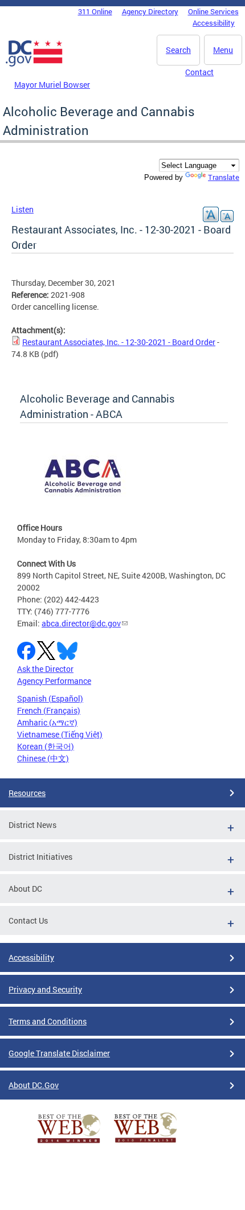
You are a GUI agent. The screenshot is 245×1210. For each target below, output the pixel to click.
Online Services (213, 11)
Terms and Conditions (48, 1021)
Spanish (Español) (50, 698)
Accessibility (214, 23)
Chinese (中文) (43, 758)
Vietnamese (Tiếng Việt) (60, 734)
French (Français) (48, 710)
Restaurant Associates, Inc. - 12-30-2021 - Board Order (118, 342)
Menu (223, 49)
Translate (223, 177)
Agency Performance (54, 680)
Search (178, 49)
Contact (199, 72)
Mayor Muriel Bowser (52, 84)
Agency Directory (150, 11)
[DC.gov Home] (34, 64)
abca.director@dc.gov (81, 623)
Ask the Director (45, 668)
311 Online (95, 11)
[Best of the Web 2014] (69, 1143)
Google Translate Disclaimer (59, 1053)
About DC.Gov (34, 1085)
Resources (27, 792)
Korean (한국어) (45, 746)
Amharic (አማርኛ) (47, 722)
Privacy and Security (45, 989)
